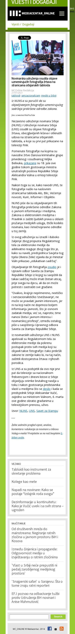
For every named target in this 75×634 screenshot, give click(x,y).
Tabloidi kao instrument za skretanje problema (31, 471)
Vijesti (15, 24)
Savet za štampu (47, 411)
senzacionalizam (30, 95)
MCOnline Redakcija (23, 90)
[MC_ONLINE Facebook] (49, 629)
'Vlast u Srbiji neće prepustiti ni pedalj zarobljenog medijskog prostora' (34, 569)
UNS (32, 411)
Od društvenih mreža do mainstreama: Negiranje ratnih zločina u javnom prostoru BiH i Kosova (35, 535)
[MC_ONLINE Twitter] (55, 629)
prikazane (30, 163)
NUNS (23, 411)
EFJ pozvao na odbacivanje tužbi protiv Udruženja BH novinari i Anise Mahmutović (35, 598)
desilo (47, 389)
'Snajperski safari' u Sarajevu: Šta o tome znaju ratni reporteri (37, 583)
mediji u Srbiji (48, 95)
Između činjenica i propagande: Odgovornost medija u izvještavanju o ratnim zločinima (35, 553)
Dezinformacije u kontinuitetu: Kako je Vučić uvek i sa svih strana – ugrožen (38, 506)
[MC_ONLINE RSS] (61, 629)
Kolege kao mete (24, 482)
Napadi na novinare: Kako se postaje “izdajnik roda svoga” (33, 492)
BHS (72, 8)
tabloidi (16, 95)
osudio (52, 267)
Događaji (28, 24)
